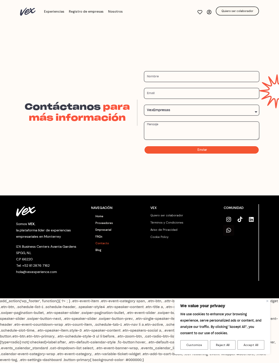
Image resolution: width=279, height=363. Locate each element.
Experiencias (54, 11)
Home (99, 216)
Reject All (223, 345)
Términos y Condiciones (166, 222)
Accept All (250, 345)
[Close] (267, 301)
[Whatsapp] (228, 230)
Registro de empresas (86, 11)
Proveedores (104, 223)
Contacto (102, 243)
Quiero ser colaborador (166, 215)
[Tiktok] (240, 219)
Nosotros (115, 11)
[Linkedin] (251, 219)
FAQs (98, 236)
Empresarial (103, 230)
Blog (98, 250)
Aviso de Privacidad (163, 230)
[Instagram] (228, 219)
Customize (194, 345)
